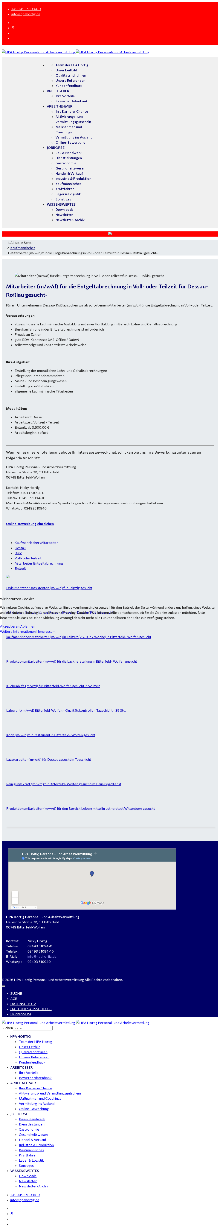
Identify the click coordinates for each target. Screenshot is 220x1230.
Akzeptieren (10, 626)
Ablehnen (27, 626)
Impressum (46, 631)
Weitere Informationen (18, 631)
